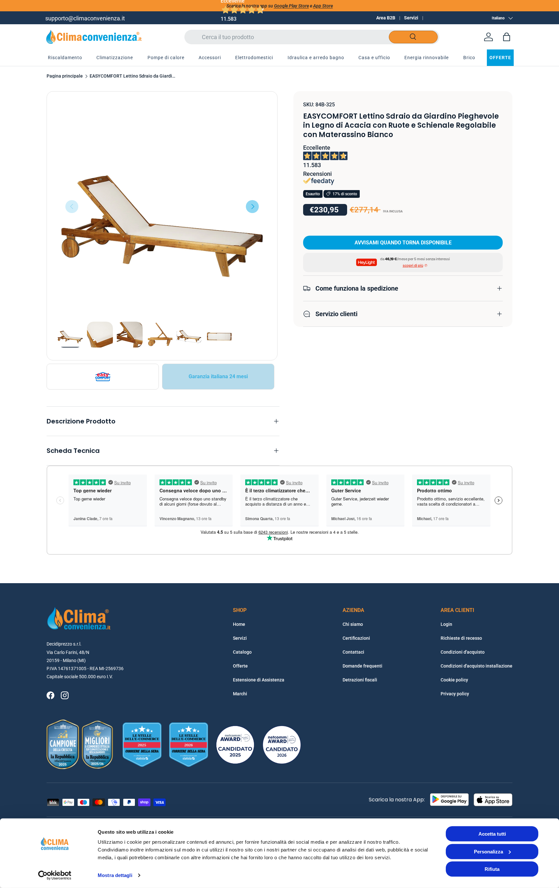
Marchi (240, 693)
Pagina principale (65, 76)
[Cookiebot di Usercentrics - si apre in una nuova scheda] (55, 875)
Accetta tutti (492, 834)
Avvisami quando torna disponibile (403, 242)
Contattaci (353, 652)
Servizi (411, 17)
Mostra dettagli (115, 875)
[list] (162, 206)
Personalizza (488, 851)
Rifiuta (492, 869)
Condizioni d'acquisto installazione (476, 666)
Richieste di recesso (461, 638)
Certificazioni (356, 638)
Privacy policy (455, 693)
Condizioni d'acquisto (463, 652)
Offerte (240, 666)
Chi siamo (353, 624)
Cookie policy (454, 679)
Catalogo (242, 652)
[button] (506, 37)
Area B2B (385, 17)
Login (446, 624)
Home (239, 624)
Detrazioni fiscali (360, 679)
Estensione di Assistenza (258, 679)
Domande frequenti (362, 666)
